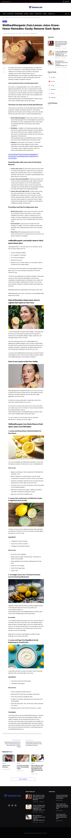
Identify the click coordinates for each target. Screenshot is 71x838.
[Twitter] (3, 72)
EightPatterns (34, 156)
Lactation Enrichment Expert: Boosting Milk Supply (23, 767)
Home (3, 17)
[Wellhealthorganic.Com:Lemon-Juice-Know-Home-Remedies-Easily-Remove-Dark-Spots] (23, 63)
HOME (4, 13)
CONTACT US (51, 13)
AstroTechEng (12, 158)
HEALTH (32, 13)
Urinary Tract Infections (6, 766)
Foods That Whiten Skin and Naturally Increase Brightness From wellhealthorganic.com (61, 53)
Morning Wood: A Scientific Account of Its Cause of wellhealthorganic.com (61, 63)
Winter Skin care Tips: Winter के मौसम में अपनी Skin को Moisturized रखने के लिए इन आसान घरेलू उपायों (37, 768)
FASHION (26, 13)
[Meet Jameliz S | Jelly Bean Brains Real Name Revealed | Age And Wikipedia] (51, 43)
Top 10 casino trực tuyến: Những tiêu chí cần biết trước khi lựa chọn (61, 816)
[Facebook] (3, 68)
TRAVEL (45, 13)
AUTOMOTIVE (10, 13)
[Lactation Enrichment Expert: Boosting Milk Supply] (23, 758)
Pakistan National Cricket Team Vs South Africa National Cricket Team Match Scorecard (34, 743)
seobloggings (33, 154)
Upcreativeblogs (13, 154)
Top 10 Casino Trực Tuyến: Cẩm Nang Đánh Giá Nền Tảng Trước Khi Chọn (62, 806)
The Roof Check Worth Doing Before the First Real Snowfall (62, 797)
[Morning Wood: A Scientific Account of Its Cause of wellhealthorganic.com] (51, 62)
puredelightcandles (23, 156)
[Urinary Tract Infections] (8, 758)
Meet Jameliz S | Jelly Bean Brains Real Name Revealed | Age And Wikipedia (61, 44)
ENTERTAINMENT (19, 13)
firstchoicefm (12, 156)
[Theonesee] (35, 7)
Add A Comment (23, 779)
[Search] (66, 13)
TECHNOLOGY (38, 13)
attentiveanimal (23, 154)
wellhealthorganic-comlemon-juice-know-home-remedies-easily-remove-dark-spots (22, 733)
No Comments (27, 33)
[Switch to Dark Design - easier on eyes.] (68, 13)
